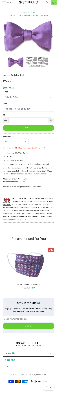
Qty (4, 115)
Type (5, 103)
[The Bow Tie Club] (28, 2)
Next (33, 13)
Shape (5, 92)
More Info (7, 136)
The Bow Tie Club (24, 375)
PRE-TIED (18, 148)
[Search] (47, 2)
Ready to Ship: (9, 88)
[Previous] (5, 36)
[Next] (51, 36)
